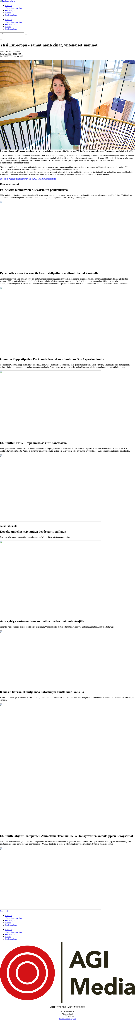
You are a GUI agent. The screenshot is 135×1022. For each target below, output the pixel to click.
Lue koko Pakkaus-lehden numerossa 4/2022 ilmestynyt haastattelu (28, 179)
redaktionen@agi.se (67, 1019)
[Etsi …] (1, 39)
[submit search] (26, 34)
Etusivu (8, 5)
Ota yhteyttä (10, 10)
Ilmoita (8, 13)
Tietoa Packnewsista (13, 8)
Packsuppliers (11, 15)
